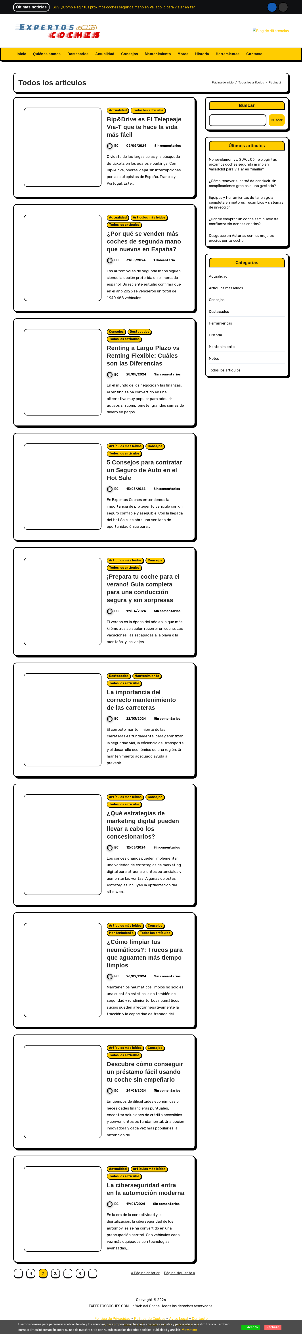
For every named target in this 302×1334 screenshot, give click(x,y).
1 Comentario (164, 260)
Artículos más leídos (149, 217)
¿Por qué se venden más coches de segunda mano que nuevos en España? (144, 241)
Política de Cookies (149, 1319)
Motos (183, 54)
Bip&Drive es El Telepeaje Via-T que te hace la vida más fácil (144, 127)
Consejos (129, 54)
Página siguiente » (179, 1273)
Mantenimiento (158, 54)
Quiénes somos (47, 54)
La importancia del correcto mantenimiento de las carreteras (141, 700)
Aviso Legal (178, 1319)
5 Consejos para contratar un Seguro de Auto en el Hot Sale (144, 470)
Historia (202, 54)
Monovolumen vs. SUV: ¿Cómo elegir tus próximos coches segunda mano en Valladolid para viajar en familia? (243, 164)
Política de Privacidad (112, 1319)
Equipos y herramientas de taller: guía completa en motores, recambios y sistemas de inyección (246, 202)
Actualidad (105, 54)
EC (116, 146)
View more (189, 1330)
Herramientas (228, 54)
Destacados (78, 54)
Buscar (247, 105)
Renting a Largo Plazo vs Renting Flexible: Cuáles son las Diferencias (143, 356)
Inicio (21, 54)
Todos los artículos (148, 110)
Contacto (254, 54)
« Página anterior (145, 1273)
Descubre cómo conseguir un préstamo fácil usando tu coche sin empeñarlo (145, 1072)
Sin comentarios (167, 146)
